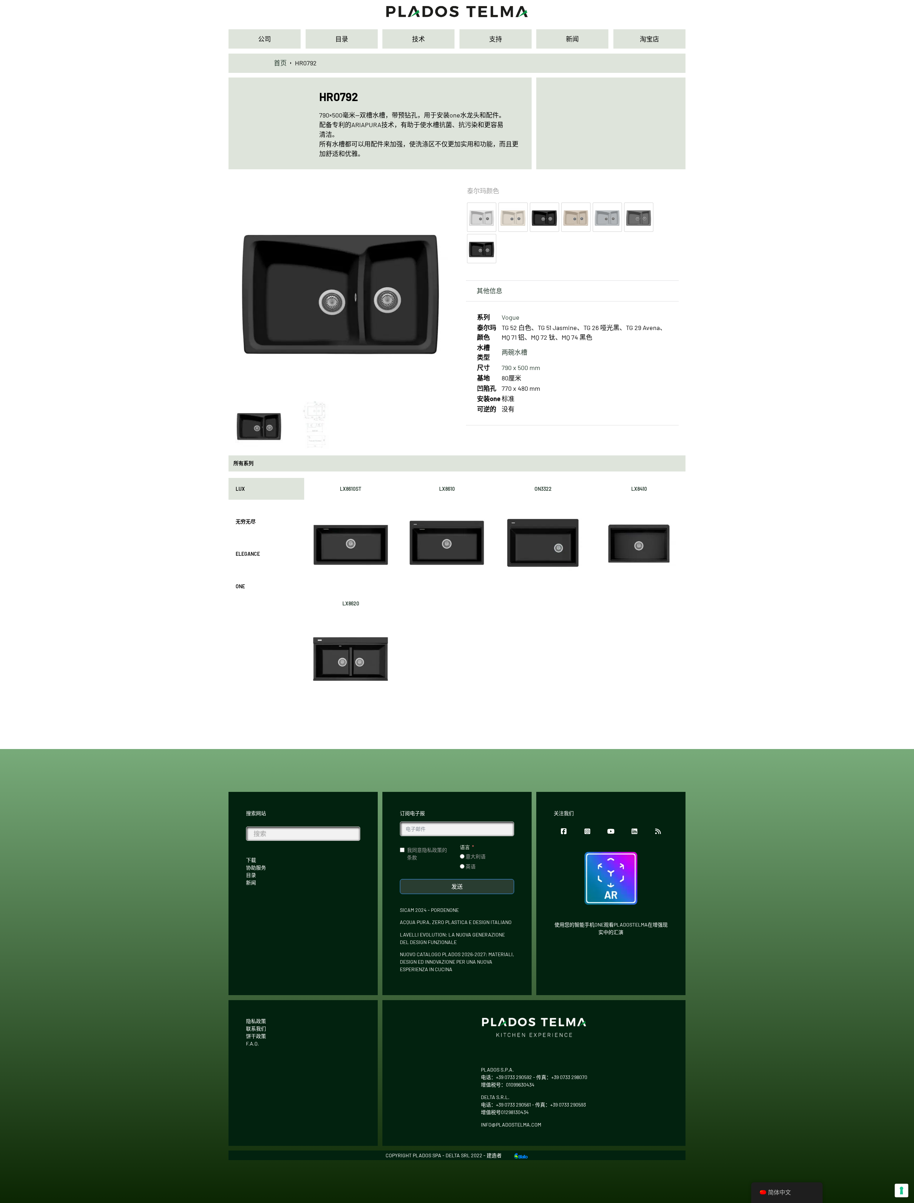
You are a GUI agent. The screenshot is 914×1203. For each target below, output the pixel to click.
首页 (280, 63)
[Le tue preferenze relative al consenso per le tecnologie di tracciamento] (901, 1190)
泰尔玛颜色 (483, 191)
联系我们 (256, 1028)
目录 (251, 875)
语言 (465, 847)
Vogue (510, 317)
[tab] (266, 489)
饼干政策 (256, 1036)
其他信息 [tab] (489, 291)
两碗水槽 (514, 352)
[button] (438, 190)
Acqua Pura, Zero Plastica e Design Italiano (456, 922)
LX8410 (639, 489)
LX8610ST (350, 489)
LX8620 (350, 603)
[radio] (481, 217)
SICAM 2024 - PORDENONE (429, 910)
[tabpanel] (494, 591)
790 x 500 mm (521, 367)
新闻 (251, 882)
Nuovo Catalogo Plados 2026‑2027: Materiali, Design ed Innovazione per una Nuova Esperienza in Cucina (457, 961)
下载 (251, 860)
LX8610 (447, 489)
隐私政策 (256, 1021)
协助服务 (256, 867)
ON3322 (543, 489)
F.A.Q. (252, 1043)
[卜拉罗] (520, 1155)
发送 (457, 886)
